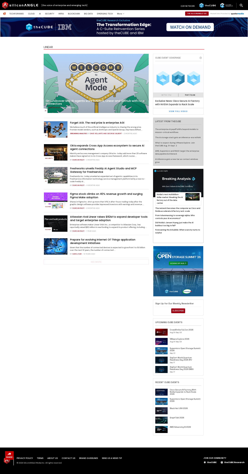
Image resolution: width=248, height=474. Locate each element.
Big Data (88, 13)
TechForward (16, 13)
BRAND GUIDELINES (88, 458)
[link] (96, 84)
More (119, 13)
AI (40, 13)
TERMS (40, 458)
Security (49, 13)
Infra (61, 13)
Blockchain (74, 13)
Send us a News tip (112, 458)
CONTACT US (68, 458)
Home (5, 12)
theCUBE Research (234, 462)
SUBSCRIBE (178, 310)
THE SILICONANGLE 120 (197, 14)
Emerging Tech (105, 13)
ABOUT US (52, 458)
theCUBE (212, 462)
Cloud (31, 13)
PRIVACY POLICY (25, 458)
